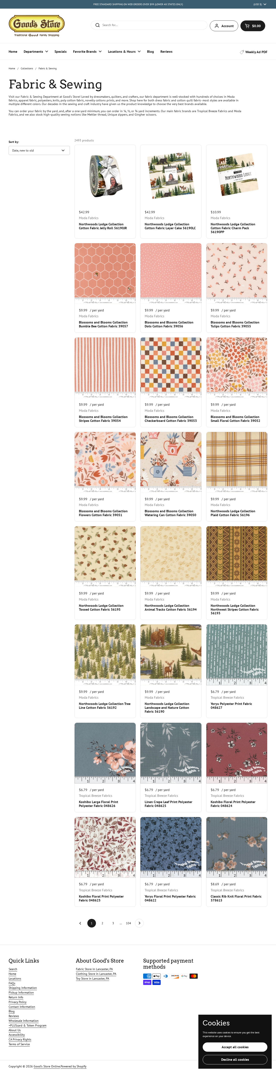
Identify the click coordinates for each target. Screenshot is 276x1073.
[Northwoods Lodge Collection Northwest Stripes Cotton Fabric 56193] (236, 556)
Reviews (14, 1016)
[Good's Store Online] (37, 26)
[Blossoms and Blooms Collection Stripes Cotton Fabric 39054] (105, 368)
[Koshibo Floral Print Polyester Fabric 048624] (236, 753)
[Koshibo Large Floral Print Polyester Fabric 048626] (105, 753)
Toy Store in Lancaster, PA (92, 978)
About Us (15, 1030)
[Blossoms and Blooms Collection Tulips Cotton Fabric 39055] (236, 273)
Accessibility (17, 1035)
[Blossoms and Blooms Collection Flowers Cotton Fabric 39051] (105, 462)
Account (227, 26)
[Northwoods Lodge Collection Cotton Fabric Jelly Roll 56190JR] (105, 175)
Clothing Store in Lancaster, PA (96, 974)
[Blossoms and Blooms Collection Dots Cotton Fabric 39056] (170, 273)
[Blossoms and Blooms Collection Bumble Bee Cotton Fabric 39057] (105, 273)
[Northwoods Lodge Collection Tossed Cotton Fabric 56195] (105, 556)
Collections (27, 68)
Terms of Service (19, 1044)
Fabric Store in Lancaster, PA (94, 969)
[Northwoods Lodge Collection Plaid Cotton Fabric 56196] (236, 462)
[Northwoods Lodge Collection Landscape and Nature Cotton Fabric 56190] (170, 654)
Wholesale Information (24, 1021)
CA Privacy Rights (20, 1039)
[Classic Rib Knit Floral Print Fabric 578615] (236, 847)
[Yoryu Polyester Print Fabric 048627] (236, 654)
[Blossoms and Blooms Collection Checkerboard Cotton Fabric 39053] (170, 368)
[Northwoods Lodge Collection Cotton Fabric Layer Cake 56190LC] (170, 175)
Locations (15, 978)
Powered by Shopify (73, 1066)
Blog (12, 1011)
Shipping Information (23, 988)
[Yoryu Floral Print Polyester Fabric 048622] (170, 847)
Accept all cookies (235, 1047)
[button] (252, 25)
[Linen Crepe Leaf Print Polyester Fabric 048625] (170, 753)
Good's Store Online (47, 1066)
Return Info (16, 997)
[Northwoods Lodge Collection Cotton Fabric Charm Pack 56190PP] (236, 175)
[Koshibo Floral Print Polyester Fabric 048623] (105, 847)
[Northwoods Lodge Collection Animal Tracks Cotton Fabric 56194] (170, 556)
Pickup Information (21, 992)
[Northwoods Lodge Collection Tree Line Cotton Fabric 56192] (105, 654)
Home (12, 68)
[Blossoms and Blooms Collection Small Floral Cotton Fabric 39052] (236, 368)
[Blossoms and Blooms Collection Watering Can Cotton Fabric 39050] (170, 462)
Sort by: (14, 141)
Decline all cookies (235, 1059)
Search (13, 969)
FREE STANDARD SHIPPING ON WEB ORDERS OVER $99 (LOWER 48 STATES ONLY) (138, 4)
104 (129, 923)
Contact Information (22, 1007)
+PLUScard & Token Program (27, 1025)
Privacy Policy (18, 1002)
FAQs (12, 983)
